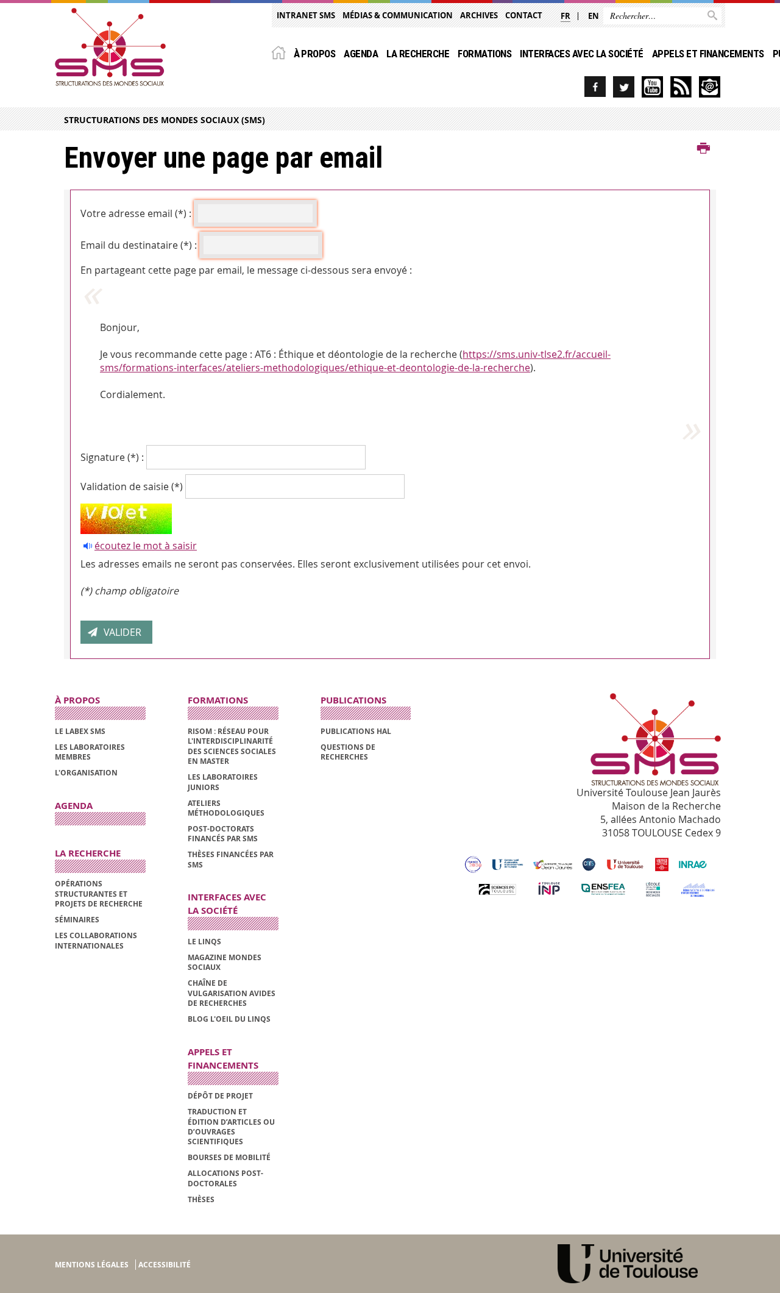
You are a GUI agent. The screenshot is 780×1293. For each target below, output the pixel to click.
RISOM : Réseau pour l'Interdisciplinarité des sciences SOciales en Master (232, 746)
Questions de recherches (348, 752)
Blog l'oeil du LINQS (229, 1019)
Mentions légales (92, 1264)
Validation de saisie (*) (131, 486)
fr (565, 15)
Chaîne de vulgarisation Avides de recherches (231, 993)
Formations (484, 54)
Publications (353, 700)
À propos (315, 54)
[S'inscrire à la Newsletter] (709, 87)
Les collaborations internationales (96, 940)
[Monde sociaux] (652, 87)
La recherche (417, 54)
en (593, 15)
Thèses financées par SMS (231, 859)
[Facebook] (595, 87)
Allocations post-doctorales (225, 1178)
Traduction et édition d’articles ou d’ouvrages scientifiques (231, 1126)
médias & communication (397, 15)
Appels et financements (708, 54)
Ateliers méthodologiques (226, 808)
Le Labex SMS (80, 731)
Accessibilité (164, 1264)
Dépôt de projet (220, 1096)
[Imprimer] (703, 148)
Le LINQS (204, 941)
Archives (479, 15)
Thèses (201, 1199)
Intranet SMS (306, 15)
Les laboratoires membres (90, 752)
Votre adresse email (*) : (135, 213)
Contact (523, 15)
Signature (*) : (112, 457)
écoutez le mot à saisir (145, 545)
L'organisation (86, 773)
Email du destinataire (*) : (138, 245)
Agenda (361, 54)
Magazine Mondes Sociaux (224, 962)
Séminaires (77, 919)
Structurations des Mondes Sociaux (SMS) (164, 120)
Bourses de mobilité (229, 1157)
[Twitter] (623, 87)
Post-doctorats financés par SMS (223, 834)
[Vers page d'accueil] (110, 47)
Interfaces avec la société (582, 54)
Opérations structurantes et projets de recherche (99, 893)
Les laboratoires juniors (223, 782)
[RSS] (681, 87)
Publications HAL (356, 731)
